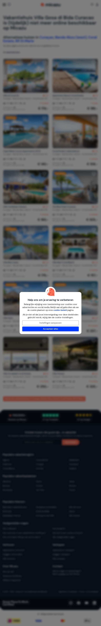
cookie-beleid (60, 310)
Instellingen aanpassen (50, 323)
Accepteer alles (50, 329)
